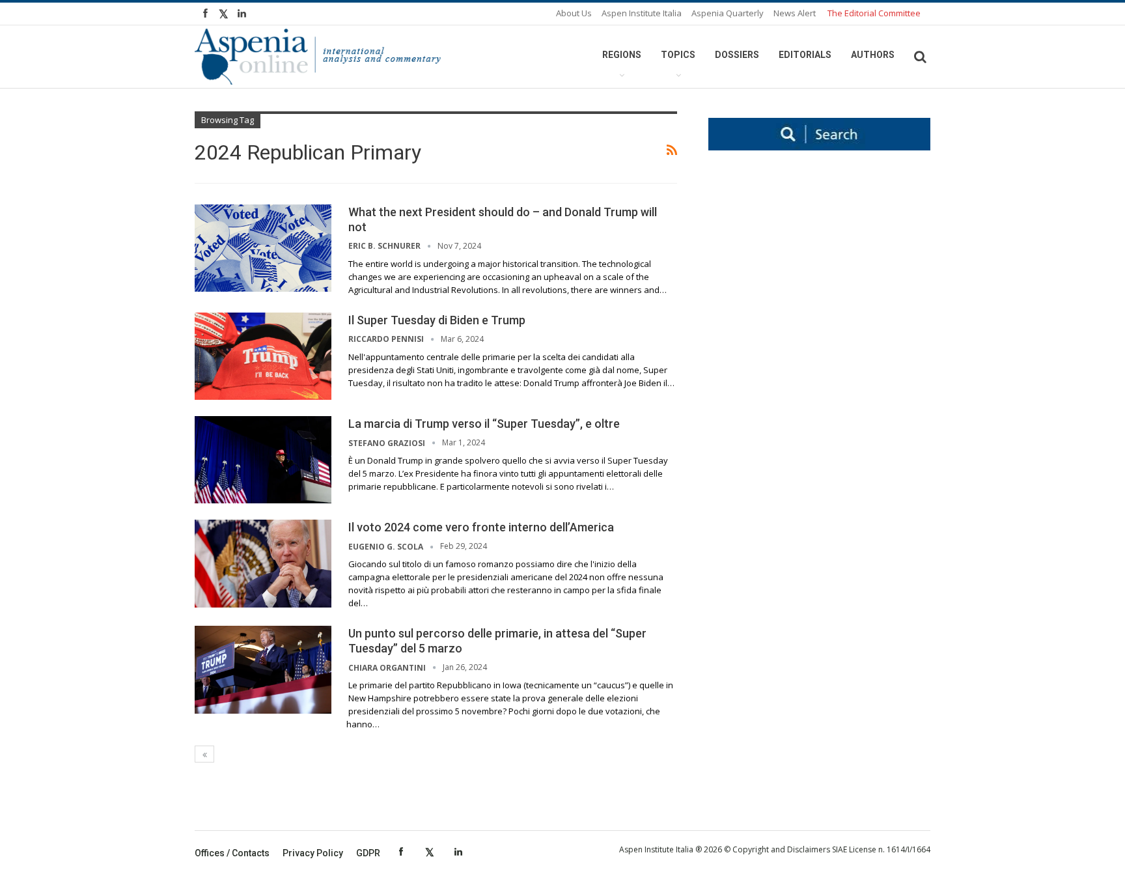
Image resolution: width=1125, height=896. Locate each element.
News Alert (794, 13)
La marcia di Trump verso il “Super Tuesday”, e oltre (484, 423)
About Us (574, 13)
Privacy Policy (313, 853)
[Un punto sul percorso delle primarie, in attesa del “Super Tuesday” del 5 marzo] (263, 669)
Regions (621, 54)
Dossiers (737, 54)
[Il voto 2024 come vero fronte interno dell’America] (263, 563)
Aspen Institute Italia (642, 13)
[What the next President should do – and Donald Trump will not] (263, 248)
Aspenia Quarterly (727, 13)
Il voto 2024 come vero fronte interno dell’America (481, 527)
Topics (678, 54)
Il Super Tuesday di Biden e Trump (436, 320)
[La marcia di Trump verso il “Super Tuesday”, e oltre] (263, 459)
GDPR (368, 853)
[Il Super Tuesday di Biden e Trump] (263, 356)
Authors (873, 54)
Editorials (805, 54)
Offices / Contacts (232, 853)
